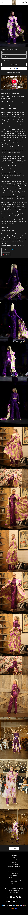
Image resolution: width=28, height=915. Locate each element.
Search (14, 862)
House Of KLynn (16, 901)
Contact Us (14, 860)
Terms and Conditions (14, 866)
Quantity (5, 57)
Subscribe (14, 883)
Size (3, 53)
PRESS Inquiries (14, 890)
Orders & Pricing (14, 873)
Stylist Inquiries (14, 877)
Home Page (14, 855)
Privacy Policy (14, 869)
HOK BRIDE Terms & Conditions (14, 888)
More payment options (14, 72)
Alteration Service (14, 875)
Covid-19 (14, 886)
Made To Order (14, 864)
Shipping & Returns (14, 871)
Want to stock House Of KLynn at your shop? (14, 880)
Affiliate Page (14, 892)
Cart (14, 857)
